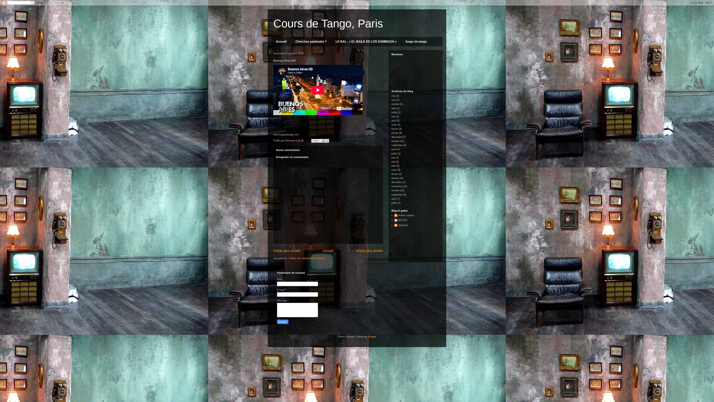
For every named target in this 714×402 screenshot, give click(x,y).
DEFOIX (402, 220)
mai (393, 96)
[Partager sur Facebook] (324, 141)
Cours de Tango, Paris (328, 23)
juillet (394, 112)
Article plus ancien (369, 251)
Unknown (403, 225)
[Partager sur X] (320, 141)
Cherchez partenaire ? (311, 41)
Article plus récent (286, 251)
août (393, 108)
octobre (395, 104)
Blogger (372, 336)
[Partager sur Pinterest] (327, 141)
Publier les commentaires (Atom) (306, 258)
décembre (396, 137)
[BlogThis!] (317, 141)
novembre (396, 186)
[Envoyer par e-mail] (313, 141)
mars (394, 124)
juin (393, 157)
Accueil (281, 41)
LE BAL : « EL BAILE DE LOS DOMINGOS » (366, 41)
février (394, 128)
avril (393, 100)
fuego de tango (416, 41)
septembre (397, 145)
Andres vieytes (406, 215)
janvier (394, 133)
